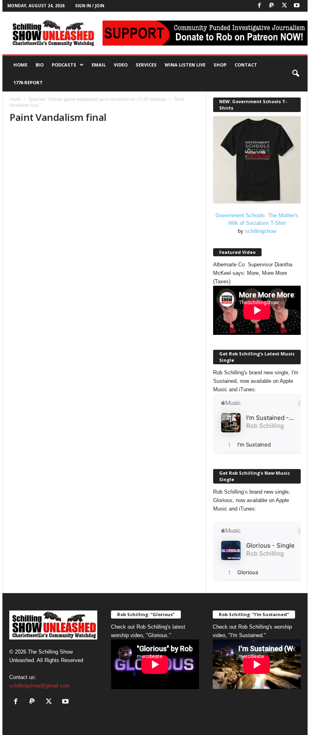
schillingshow (260, 231)
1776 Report (28, 82)
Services (146, 65)
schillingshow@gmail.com (39, 686)
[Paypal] (271, 6)
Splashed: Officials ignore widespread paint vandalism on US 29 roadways (97, 99)
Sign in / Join (89, 5)
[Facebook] (259, 6)
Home (20, 65)
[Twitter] (284, 6)
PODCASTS (64, 65)
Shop (220, 65)
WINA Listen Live (185, 65)
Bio (40, 65)
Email (99, 65)
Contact (246, 65)
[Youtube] (297, 6)
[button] (295, 74)
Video (121, 65)
